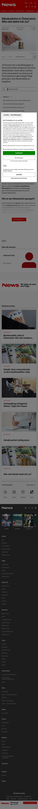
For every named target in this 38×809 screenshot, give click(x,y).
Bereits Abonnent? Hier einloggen (19, 178)
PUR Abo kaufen (19, 174)
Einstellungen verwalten (19, 158)
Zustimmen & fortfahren (19, 153)
